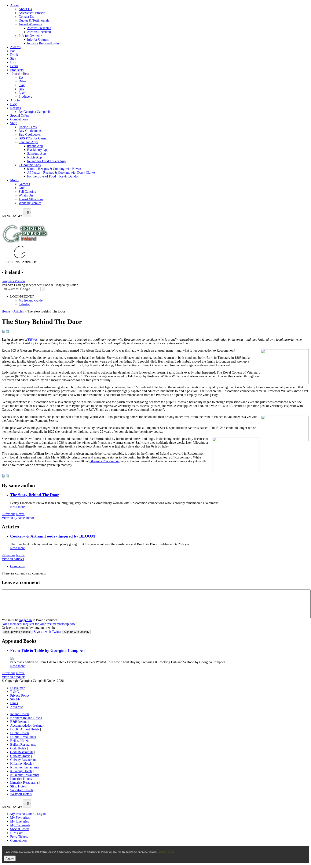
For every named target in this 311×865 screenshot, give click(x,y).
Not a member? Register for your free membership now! (39, 624)
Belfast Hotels (19, 740)
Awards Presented (39, 28)
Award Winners (30, 24)
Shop (13, 123)
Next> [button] (20, 514)
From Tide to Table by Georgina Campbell (47, 650)
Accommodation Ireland (26, 725)
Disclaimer (17, 688)
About (14, 5)
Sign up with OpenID (76, 631)
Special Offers (19, 115)
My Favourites (20, 817)
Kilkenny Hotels (21, 771)
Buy (13, 62)
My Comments (20, 825)
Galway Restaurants (23, 759)
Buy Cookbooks (30, 134)
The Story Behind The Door (34, 495)
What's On (26, 195)
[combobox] (27, 212)
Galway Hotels (20, 756)
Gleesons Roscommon (104, 461)
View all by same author (18, 518)
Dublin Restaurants (23, 737)
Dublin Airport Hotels (24, 729)
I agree (10, 858)
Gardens (24, 184)
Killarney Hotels (21, 763)
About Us (25, 9)
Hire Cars (16, 833)
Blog (13, 104)
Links (14, 703)
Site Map (16, 699)
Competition (18, 840)
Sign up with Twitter (47, 631)
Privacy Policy (20, 695)
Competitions (19, 119)
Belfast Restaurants (23, 744)
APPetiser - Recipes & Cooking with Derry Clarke (61, 172)
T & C (14, 691)
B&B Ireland (19, 721)
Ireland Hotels (19, 714)
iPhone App (35, 146)
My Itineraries (19, 821)
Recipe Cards (28, 127)
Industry (24, 304)
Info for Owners (31, 35)
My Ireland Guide (31, 300)
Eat (12, 51)
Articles (15, 100)
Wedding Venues (30, 203)
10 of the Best (19, 73)
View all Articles (13, 559)
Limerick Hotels (21, 778)
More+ (14, 180)
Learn (14, 66)
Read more (17, 507)
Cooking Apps (30, 165)
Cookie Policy (165, 852)
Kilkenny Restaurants (24, 775)
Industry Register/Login (43, 43)
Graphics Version (13, 281)
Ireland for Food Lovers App (46, 161)
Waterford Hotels (21, 790)
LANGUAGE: (12, 216)
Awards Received (39, 32)
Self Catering (27, 191)
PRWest (33, 339)
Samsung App (36, 153)
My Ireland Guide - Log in (28, 814)
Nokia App (34, 157)
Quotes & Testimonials (34, 20)
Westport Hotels (21, 794)
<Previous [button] (8, 514)
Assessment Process (32, 13)
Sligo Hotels (18, 786)
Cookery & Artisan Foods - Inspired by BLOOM (52, 536)
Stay (13, 58)
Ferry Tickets (19, 836)
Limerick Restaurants (24, 782)
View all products (13, 677)
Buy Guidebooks (30, 130)
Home (6, 311)
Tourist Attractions (31, 199)
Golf (22, 188)
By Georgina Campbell (34, 111)
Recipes (15, 108)
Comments (17, 566)
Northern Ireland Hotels (26, 718)
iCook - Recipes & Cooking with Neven (54, 169)
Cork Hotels (18, 748)
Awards (15, 47)
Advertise (16, 707)
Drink (14, 54)
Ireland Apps (28, 142)
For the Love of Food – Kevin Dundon (53, 176)
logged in (25, 620)
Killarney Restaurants (24, 767)
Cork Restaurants (21, 752)
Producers (16, 70)
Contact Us (26, 16)
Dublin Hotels (19, 733)
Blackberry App (37, 149)
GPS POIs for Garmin (33, 138)
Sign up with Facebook (17, 631)
